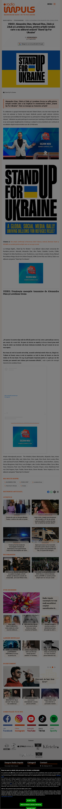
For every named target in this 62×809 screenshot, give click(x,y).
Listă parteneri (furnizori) (6, 796)
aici (11, 783)
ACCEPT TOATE (31, 800)
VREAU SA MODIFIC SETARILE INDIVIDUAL (31, 804)
